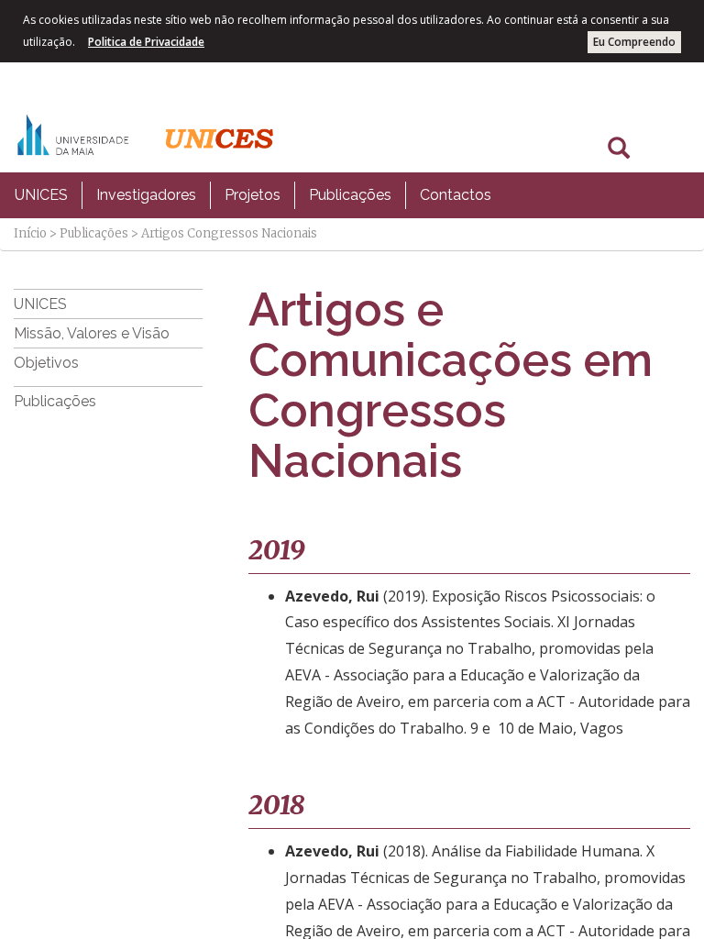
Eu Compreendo (634, 42)
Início (30, 233)
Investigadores (146, 195)
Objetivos (46, 362)
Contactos (455, 195)
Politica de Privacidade (146, 42)
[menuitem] (41, 195)
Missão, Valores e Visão (92, 333)
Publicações (350, 195)
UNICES (41, 195)
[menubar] (253, 195)
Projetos (252, 195)
